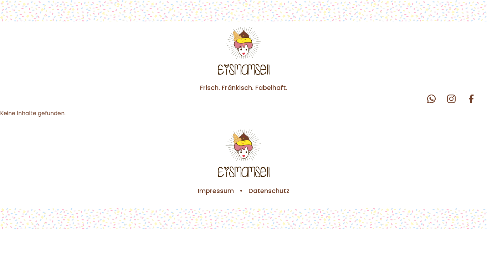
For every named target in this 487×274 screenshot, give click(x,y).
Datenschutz (268, 190)
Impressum (216, 190)
